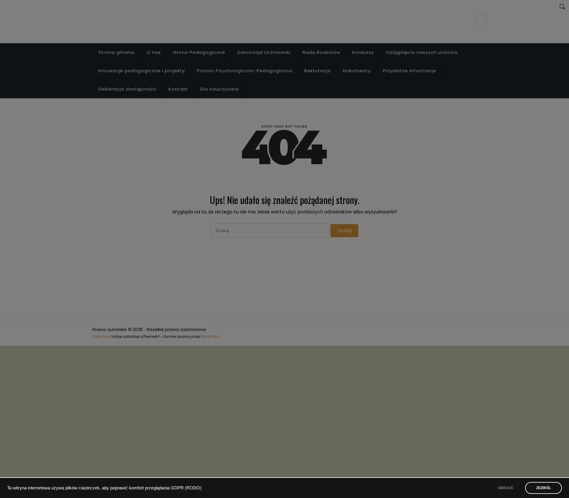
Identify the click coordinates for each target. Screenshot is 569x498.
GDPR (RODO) (186, 488)
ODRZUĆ (506, 488)
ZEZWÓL (543, 488)
